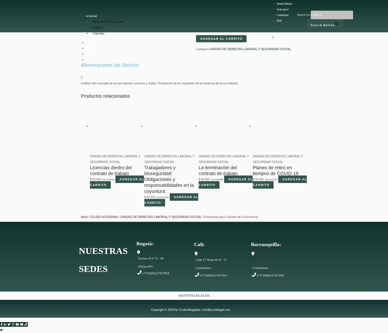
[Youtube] (17, 324)
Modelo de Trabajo (95, 48)
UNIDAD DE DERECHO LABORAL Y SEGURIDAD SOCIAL (250, 49)
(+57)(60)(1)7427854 (155, 273)
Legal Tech (91, 59)
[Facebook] (1, 324)
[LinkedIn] (5, 324)
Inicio (84, 217)
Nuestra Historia (284, 3)
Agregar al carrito (221, 38)
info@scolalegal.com (216, 309)
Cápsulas (98, 33)
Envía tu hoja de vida (207, 304)
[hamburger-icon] (130, 15)
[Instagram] (13, 324)
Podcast (98, 27)
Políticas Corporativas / (179, 304)
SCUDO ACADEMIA (104, 217)
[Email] (22, 324)
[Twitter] (9, 324)
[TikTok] (26, 324)
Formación (91, 54)
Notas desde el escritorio (108, 21)
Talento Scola (92, 42)
